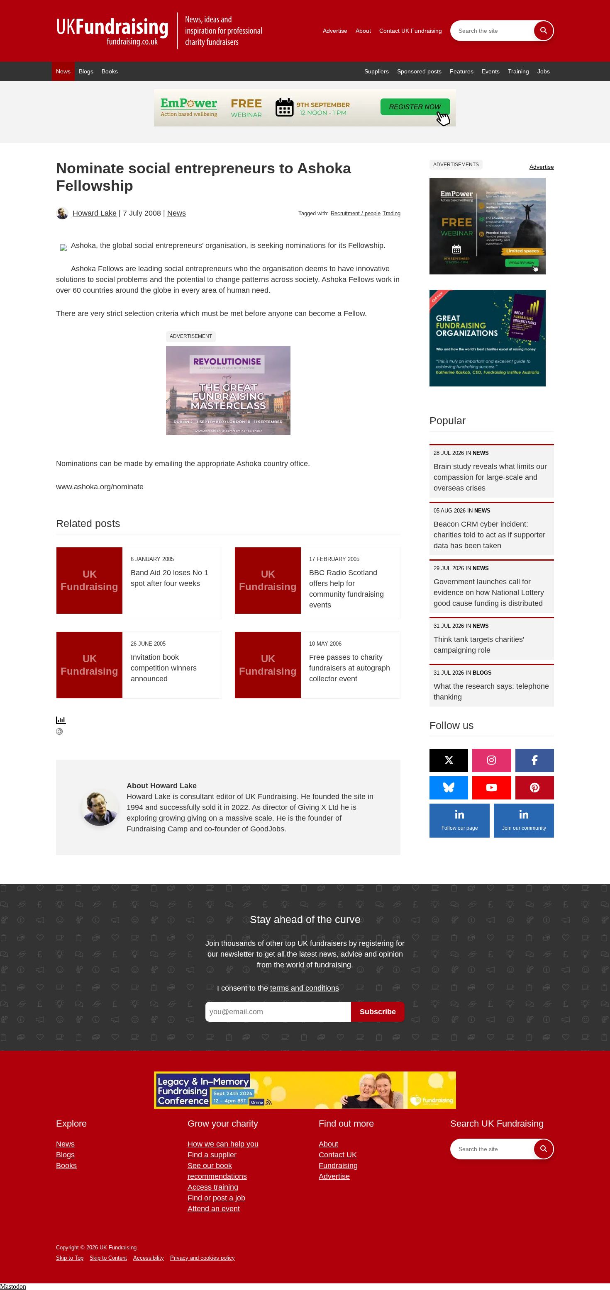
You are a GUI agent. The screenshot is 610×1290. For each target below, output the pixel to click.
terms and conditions (304, 988)
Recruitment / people (356, 213)
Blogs (86, 71)
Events (491, 71)
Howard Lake (95, 213)
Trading (391, 213)
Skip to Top (69, 1258)
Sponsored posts (419, 71)
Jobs (543, 71)
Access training (213, 1187)
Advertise (335, 30)
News (63, 71)
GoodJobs (267, 829)
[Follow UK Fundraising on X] (448, 760)
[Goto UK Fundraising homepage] (160, 30)
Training (518, 71)
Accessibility (148, 1258)
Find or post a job (216, 1198)
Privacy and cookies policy (202, 1258)
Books (110, 71)
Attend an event (214, 1209)
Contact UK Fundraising (410, 30)
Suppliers (376, 71)
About (363, 30)
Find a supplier (212, 1155)
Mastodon (13, 1286)
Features (461, 71)
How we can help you (223, 1144)
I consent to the (278, 988)
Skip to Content (108, 1258)
